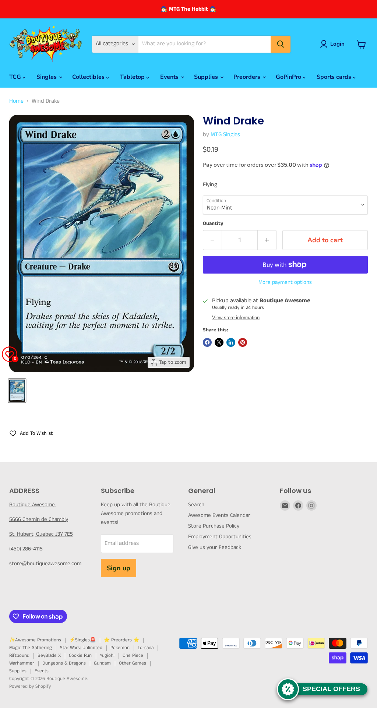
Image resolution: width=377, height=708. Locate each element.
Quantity (213, 223)
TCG (15, 77)
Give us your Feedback (214, 547)
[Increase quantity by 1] (267, 240)
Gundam (102, 663)
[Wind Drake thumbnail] (17, 390)
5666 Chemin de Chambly (38, 519)
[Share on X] (219, 342)
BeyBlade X (49, 655)
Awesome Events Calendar (219, 515)
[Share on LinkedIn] (230, 342)
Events (170, 77)
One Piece (133, 655)
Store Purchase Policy (213, 526)
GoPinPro (289, 77)
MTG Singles (225, 134)
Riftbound (19, 655)
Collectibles (89, 77)
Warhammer (21, 663)
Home (16, 101)
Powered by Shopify (30, 686)
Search (196, 504)
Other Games (132, 663)
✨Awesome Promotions (35, 640)
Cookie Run (80, 655)
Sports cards (335, 77)
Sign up (118, 568)
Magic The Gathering (30, 647)
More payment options (285, 282)
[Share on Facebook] (207, 342)
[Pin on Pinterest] (242, 342)
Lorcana (146, 647)
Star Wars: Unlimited (81, 647)
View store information (236, 317)
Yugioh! (107, 655)
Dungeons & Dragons (64, 663)
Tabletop (133, 77)
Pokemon (120, 647)
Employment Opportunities (219, 536)
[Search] (280, 44)
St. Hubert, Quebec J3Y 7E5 (41, 534)
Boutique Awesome (32, 504)
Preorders (247, 77)
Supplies (206, 77)
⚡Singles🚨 (82, 640)
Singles (47, 77)
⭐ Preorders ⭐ (121, 640)
